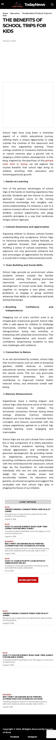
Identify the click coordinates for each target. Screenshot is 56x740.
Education (15, 13)
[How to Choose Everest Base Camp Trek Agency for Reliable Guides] (28, 638)
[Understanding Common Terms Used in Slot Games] (28, 596)
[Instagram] (23, 737)
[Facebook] (6, 737)
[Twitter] (41, 737)
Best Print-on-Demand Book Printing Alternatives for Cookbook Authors (25, 545)
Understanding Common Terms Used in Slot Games (28, 510)
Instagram (32, 737)
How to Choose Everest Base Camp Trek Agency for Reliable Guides (26, 527)
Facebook (14, 737)
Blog (7, 507)
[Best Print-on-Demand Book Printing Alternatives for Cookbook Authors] (28, 679)
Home (5, 13)
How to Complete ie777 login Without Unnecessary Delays (25, 562)
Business (9, 541)
